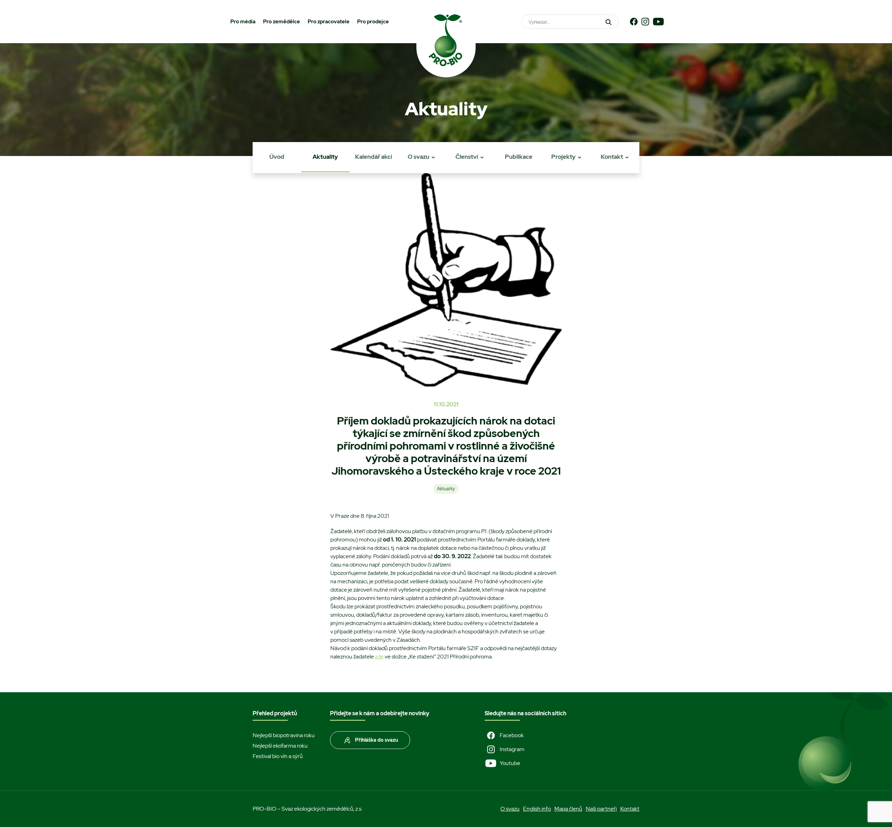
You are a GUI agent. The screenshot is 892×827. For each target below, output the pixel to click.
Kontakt (612, 157)
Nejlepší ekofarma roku (280, 745)
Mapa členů (568, 808)
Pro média (242, 21)
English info (537, 808)
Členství (466, 157)
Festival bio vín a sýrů (278, 756)
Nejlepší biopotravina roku (284, 735)
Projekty (563, 157)
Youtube (510, 763)
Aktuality (325, 157)
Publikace (518, 157)
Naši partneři (601, 808)
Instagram (512, 749)
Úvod (276, 157)
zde (379, 656)
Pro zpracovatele (328, 21)
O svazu (418, 157)
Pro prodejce (373, 21)
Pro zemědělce (281, 21)
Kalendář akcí (373, 157)
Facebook (512, 735)
